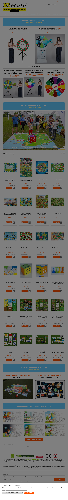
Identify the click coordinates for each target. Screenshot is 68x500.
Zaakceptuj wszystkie (28, 492)
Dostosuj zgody (19, 492)
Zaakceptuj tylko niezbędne (8, 492)
